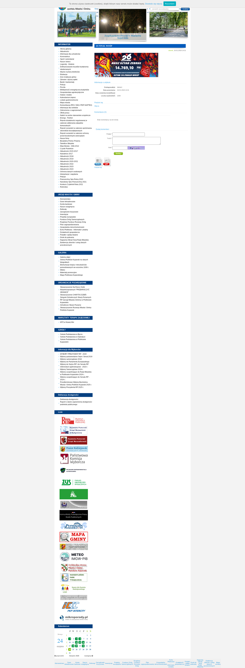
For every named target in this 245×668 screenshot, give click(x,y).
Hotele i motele (66, 95)
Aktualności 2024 (66, 169)
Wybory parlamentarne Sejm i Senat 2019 (76, 357)
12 (76, 642)
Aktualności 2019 (66, 159)
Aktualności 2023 (66, 166)
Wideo (62, 270)
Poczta (62, 87)
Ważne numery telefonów (70, 72)
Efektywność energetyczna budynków (74, 90)
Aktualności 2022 (66, 164)
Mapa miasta (65, 103)
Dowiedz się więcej (153, 4)
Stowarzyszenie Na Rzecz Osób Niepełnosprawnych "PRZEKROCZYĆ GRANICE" (74, 289)
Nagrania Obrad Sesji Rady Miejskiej (74, 240)
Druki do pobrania (67, 237)
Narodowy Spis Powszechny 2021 (73, 182)
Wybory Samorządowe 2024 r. (71, 369)
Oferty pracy (64, 113)
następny (87, 656)
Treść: (109, 138)
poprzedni (60, 656)
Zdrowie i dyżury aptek (68, 80)
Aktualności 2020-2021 (69, 161)
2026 (77, 656)
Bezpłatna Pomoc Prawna (70, 141)
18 (73, 646)
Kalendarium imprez (68, 97)
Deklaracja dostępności (69, 399)
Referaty (63, 209)
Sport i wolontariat (67, 59)
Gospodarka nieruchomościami (72, 227)
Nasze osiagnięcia (67, 207)
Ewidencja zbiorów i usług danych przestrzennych (209, 663)
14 (83, 642)
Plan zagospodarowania (69, 225)
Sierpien (72, 656)
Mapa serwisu (218, 663)
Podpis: (109, 134)
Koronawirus (65, 57)
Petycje (63, 177)
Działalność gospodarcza (70, 232)
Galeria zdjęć (65, 257)
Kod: (110, 147)
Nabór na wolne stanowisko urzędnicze (75, 115)
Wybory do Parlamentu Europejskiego (74, 362)
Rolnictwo (64, 187)
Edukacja (63, 74)
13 (80, 642)
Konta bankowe (66, 204)
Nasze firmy (64, 138)
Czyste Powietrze (66, 149)
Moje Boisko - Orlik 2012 (69, 146)
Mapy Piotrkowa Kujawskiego (71, 275)
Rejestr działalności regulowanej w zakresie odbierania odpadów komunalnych (73, 123)
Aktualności (64, 51)
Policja (62, 85)
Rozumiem (170, 4)
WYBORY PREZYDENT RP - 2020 (73, 354)
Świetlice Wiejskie (67, 143)
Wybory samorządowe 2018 (71, 359)
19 (76, 646)
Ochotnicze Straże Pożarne (70, 305)
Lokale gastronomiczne (69, 100)
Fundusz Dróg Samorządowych (72, 219)
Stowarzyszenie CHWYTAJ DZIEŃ (73, 295)
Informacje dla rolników (69, 108)
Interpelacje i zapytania (69, 174)
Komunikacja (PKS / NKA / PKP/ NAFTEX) (76, 105)
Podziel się (98, 167)
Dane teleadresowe (67, 202)
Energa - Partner (66, 118)
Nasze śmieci (65, 62)
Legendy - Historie (67, 64)
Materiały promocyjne (68, 272)
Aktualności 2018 (66, 156)
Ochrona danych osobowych (71, 172)
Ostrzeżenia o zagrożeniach (71, 110)
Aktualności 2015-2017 (69, 151)
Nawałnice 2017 (66, 154)
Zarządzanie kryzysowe (69, 212)
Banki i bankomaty (67, 82)
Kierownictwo (65, 199)
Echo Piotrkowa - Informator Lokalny (74, 230)
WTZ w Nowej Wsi (67, 322)
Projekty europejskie (68, 217)
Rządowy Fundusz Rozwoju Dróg (73, 222)
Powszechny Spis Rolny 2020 (71, 179)
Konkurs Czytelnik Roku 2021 (71, 184)
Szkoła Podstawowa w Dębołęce (72, 337)
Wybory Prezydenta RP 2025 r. (72, 387)
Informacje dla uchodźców (70, 54)
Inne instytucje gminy (68, 77)
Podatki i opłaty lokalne (69, 235)
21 (83, 646)
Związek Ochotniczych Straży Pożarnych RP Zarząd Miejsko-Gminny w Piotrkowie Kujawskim (75, 299)
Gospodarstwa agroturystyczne (72, 92)
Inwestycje (64, 214)
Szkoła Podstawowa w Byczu (71, 334)
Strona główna (65, 49)
